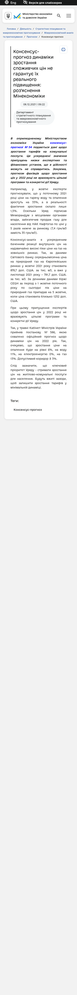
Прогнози (32, 37)
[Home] (28, 15)
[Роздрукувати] (63, 49)
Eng (13, 2)
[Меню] (68, 15)
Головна (11, 29)
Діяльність (25, 29)
